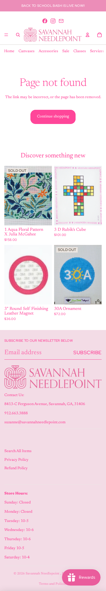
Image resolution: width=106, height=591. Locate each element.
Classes (79, 51)
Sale (65, 51)
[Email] (61, 20)
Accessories (48, 51)
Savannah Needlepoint (43, 573)
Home (9, 51)
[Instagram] (53, 20)
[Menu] (6, 35)
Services (97, 51)
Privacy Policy (16, 460)
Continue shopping (53, 117)
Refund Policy (16, 468)
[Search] (18, 35)
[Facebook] (44, 20)
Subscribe (87, 352)
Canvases (26, 51)
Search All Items (18, 451)
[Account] (87, 35)
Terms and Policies (53, 584)
